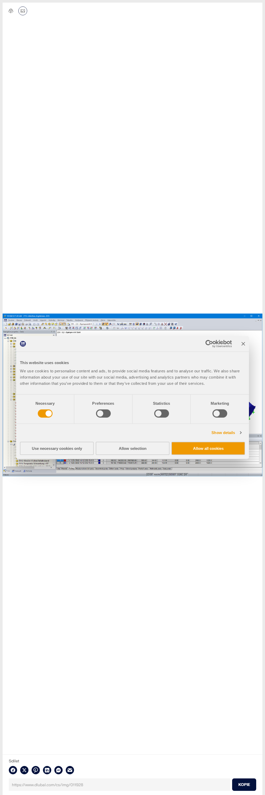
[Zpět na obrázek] (22, 10)
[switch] (103, 413)
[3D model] (10, 10)
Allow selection (132, 448)
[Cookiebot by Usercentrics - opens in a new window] (209, 344)
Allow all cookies (208, 448)
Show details (223, 432)
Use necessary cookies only (57, 448)
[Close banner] (243, 344)
